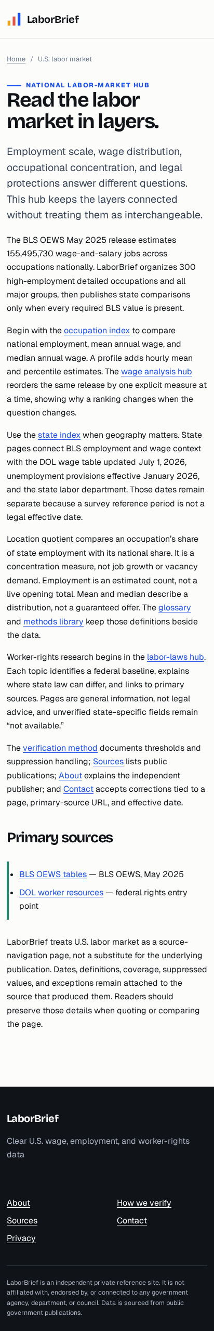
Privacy (21, 1238)
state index (59, 434)
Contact (78, 789)
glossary (174, 607)
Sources (108, 761)
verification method (60, 747)
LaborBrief (32, 1118)
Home (16, 59)
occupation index (97, 330)
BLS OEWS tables (53, 874)
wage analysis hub (156, 371)
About (70, 775)
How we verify (144, 1202)
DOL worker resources (61, 892)
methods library (53, 621)
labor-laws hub (175, 656)
